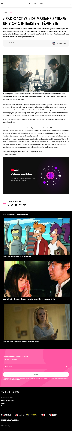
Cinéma (5, 13)
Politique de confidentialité (7, 400)
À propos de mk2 (5, 406)
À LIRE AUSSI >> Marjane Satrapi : (12, 119)
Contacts (3, 403)
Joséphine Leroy (62, 43)
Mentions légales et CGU (7, 398)
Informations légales (15, 379)
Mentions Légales (8, 425)
